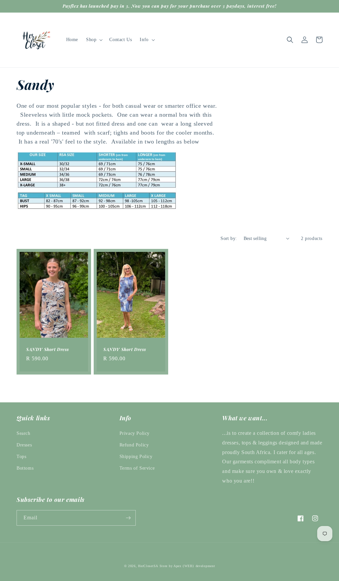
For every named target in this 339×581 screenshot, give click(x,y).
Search (23, 433)
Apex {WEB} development (194, 566)
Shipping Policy (136, 456)
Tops (21, 456)
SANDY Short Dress (47, 349)
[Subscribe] (128, 518)
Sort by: (228, 238)
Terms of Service (137, 468)
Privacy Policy (135, 433)
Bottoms (25, 468)
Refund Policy (134, 444)
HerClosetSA (148, 566)
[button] (93, 40)
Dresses (24, 444)
